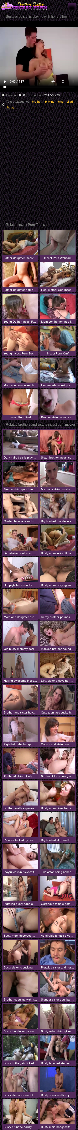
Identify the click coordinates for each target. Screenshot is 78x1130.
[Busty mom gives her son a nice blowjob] (57, 793)
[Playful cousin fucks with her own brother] (20, 856)
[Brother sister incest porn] (25, 6)
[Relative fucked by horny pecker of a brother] (20, 824)
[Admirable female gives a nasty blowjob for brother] (57, 920)
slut (60, 101)
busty (10, 107)
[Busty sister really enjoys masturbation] (57, 1079)
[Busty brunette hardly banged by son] (20, 1111)
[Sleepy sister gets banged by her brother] (20, 474)
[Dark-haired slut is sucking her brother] (20, 537)
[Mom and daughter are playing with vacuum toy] (20, 601)
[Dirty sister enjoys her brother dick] (57, 665)
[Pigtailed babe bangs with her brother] (20, 729)
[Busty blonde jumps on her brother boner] (20, 1016)
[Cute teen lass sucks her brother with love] (57, 697)
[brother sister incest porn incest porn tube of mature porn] (72, 6)
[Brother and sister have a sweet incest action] (20, 697)
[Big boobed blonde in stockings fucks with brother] (57, 506)
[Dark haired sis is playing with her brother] (20, 442)
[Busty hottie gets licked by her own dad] (20, 1048)
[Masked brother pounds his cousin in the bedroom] (57, 633)
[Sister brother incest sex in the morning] (57, 442)
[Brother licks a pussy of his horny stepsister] (57, 760)
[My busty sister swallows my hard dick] (57, 474)
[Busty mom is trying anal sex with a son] (57, 569)
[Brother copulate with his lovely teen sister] (20, 984)
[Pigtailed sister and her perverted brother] (57, 952)
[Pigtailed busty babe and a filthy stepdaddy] (20, 888)
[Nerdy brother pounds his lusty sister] (57, 601)
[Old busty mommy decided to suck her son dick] (20, 633)
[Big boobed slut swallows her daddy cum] (57, 824)
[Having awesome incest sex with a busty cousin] (20, 665)
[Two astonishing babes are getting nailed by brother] (57, 856)
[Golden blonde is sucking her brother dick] (20, 506)
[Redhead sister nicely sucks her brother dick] (20, 760)
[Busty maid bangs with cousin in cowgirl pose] (57, 1111)
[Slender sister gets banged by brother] (57, 984)
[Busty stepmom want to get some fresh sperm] (20, 1079)
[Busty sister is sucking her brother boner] (20, 952)
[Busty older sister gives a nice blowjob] (57, 1016)
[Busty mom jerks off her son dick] (57, 537)
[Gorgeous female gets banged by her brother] (57, 888)
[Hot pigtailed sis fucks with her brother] (20, 569)
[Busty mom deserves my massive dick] (20, 920)
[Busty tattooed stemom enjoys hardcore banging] (57, 1048)
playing (49, 101)
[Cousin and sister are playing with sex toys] (57, 729)
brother (36, 101)
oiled (70, 101)
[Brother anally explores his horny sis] (20, 793)
